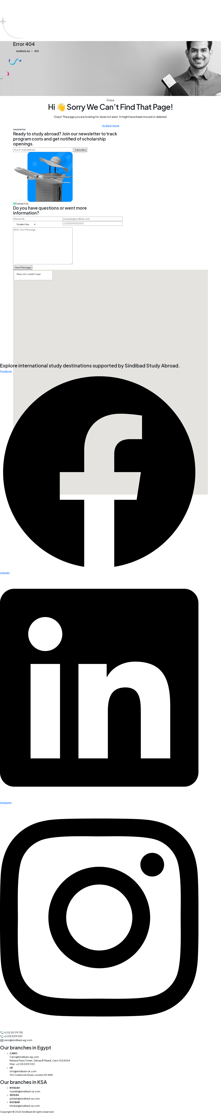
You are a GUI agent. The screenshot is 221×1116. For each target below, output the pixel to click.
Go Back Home (110, 125)
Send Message (22, 267)
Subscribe (80, 149)
